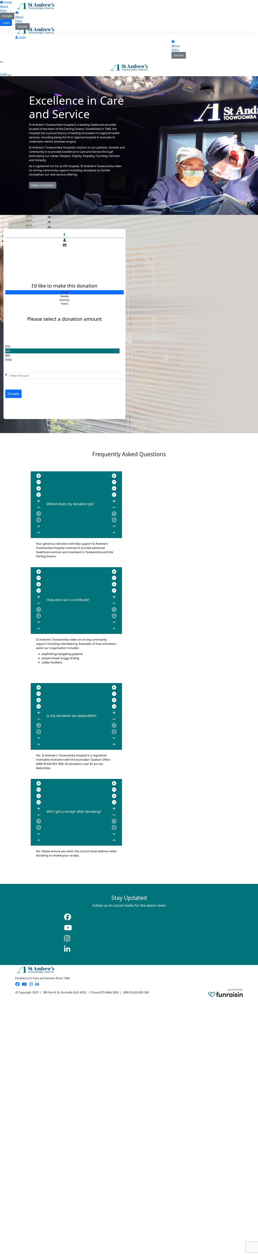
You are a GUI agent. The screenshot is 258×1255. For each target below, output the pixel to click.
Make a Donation (42, 185)
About (19, 17)
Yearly (64, 303)
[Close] (9, 75)
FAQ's (175, 50)
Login (22, 37)
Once (64, 292)
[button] (62, 346)
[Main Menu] (1, 61)
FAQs (18, 21)
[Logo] (35, 6)
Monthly (64, 300)
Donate (22, 26)
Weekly (64, 296)
